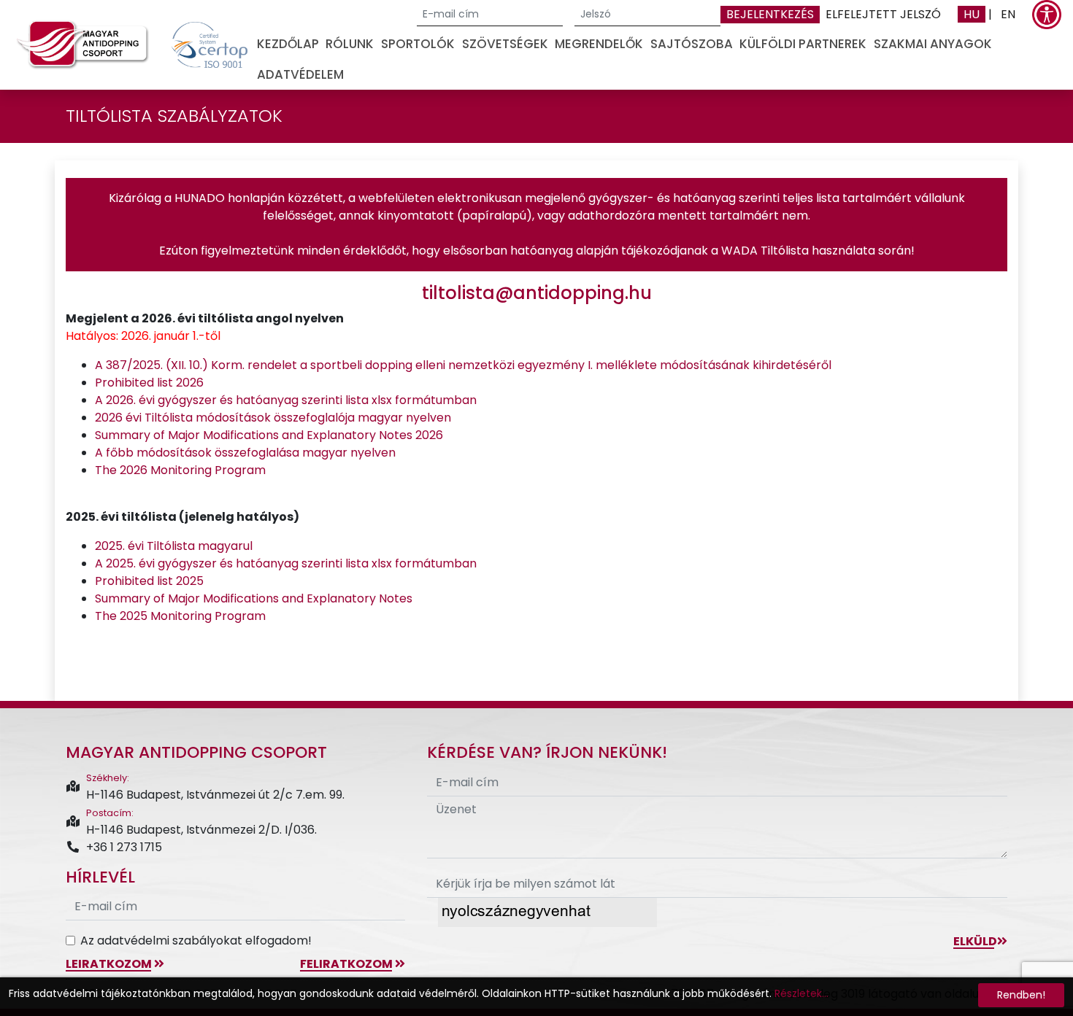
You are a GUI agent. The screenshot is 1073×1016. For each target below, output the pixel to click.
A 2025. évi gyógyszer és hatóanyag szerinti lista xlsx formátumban (286, 563)
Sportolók (418, 44)
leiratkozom (110, 963)
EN (1008, 14)
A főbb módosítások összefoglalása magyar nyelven (245, 452)
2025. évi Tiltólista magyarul (174, 546)
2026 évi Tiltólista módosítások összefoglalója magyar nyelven (273, 417)
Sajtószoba (691, 44)
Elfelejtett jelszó (883, 14)
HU (972, 14)
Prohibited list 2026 (149, 382)
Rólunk (350, 44)
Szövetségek (505, 44)
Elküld (975, 941)
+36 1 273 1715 (124, 847)
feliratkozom (347, 963)
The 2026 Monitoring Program (180, 470)
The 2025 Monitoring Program (180, 616)
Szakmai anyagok (933, 44)
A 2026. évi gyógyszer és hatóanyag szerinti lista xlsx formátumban (286, 400)
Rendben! (1021, 995)
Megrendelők (599, 44)
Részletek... (801, 993)
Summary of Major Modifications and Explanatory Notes (253, 598)
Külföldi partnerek (802, 44)
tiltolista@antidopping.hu (537, 293)
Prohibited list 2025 (149, 581)
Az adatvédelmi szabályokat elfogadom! (196, 940)
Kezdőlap (288, 44)
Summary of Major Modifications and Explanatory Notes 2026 (269, 435)
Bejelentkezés (770, 14)
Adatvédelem (300, 74)
